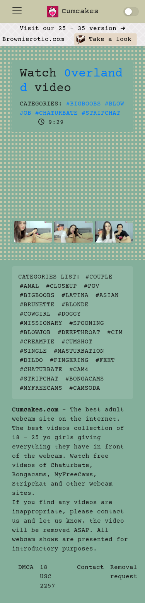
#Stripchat (101, 113)
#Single (33, 351)
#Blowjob (35, 332)
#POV (91, 286)
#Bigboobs (83, 103)
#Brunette (37, 304)
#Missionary (41, 323)
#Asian (107, 295)
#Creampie (37, 341)
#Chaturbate (56, 113)
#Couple (99, 276)
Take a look (108, 39)
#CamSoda (84, 388)
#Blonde (75, 304)
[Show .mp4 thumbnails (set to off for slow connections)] (131, 11)
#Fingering (69, 360)
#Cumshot (76, 341)
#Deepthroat (79, 332)
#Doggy (69, 314)
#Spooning (86, 323)
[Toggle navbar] (17, 11)
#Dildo (31, 360)
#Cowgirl (35, 314)
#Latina (75, 295)
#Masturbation (79, 351)
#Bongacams (84, 378)
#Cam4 (79, 369)
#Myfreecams (41, 388)
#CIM (115, 332)
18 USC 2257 (47, 576)
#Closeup (61, 286)
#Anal (29, 286)
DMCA (26, 567)
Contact (90, 567)
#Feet (105, 360)
